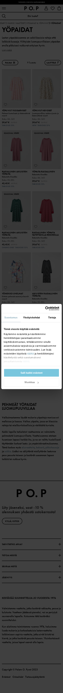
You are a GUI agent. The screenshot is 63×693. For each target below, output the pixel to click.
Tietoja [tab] (52, 317)
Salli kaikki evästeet (31, 372)
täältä (30, 353)
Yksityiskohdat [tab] (31, 317)
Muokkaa (30, 382)
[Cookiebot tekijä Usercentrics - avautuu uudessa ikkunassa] (45, 308)
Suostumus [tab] (10, 317)
